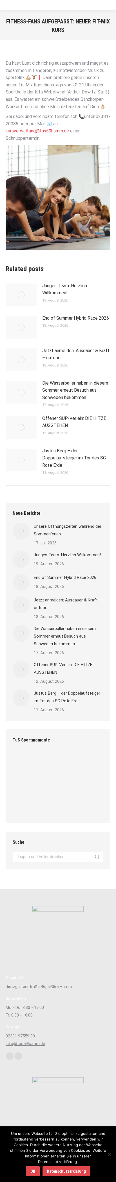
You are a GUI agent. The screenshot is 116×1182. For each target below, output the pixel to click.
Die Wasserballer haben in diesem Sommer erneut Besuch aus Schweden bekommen (75, 390)
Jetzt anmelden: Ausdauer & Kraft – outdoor (76, 354)
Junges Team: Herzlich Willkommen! (64, 289)
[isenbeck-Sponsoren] (88, 783)
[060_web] (23, 805)
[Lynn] (67, 762)
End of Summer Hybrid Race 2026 (75, 318)
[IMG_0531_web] (88, 762)
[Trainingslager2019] (23, 783)
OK (32, 1171)
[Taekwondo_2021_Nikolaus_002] (45, 762)
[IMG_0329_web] (88, 805)
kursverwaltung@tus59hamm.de (37, 131)
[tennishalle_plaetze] (67, 783)
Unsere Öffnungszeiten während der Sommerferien (67, 530)
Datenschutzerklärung (66, 1171)
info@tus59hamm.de (25, 1043)
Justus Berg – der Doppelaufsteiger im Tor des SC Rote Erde (74, 458)
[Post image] (21, 294)
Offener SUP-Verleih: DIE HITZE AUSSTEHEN (74, 422)
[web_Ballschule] (45, 783)
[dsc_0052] (23, 762)
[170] (67, 805)
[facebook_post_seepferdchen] (45, 805)
